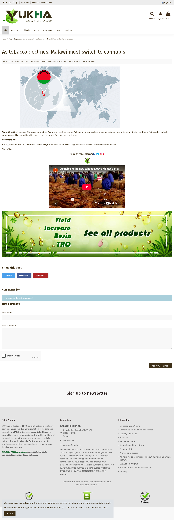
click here (67, 507)
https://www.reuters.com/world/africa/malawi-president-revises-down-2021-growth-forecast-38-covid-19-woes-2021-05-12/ (59, 144)
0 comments (90, 61)
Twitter (8, 275)
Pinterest (40, 275)
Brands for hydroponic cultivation (136, 467)
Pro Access (25, 3)
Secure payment (127, 441)
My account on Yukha (130, 426)
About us (124, 437)
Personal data (126, 449)
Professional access (129, 453)
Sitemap (123, 471)
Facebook (24, 275)
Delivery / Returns (128, 433)
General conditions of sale (132, 445)
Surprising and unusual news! (45, 61)
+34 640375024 (70, 440)
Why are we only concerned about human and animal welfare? (145, 458)
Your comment (9, 325)
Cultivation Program (129, 464)
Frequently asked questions (42, 3)
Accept (10, 513)
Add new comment (160, 366)
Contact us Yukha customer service (136, 430)
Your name (7, 312)
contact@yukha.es (72, 445)
